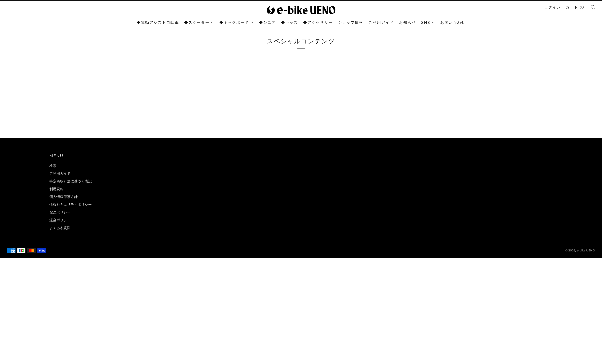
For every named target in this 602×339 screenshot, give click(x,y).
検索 (52, 165)
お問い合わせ (453, 22)
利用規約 (56, 189)
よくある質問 (60, 228)
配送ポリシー (60, 212)
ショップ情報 (350, 22)
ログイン (552, 7)
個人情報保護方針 (63, 196)
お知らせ (407, 22)
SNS (425, 22)
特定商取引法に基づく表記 (70, 181)
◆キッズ (289, 22)
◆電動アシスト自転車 (158, 22)
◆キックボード (234, 22)
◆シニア (267, 22)
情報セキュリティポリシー (70, 204)
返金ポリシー (60, 220)
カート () (576, 7)
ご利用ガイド (381, 22)
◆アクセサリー (318, 22)
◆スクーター (197, 22)
